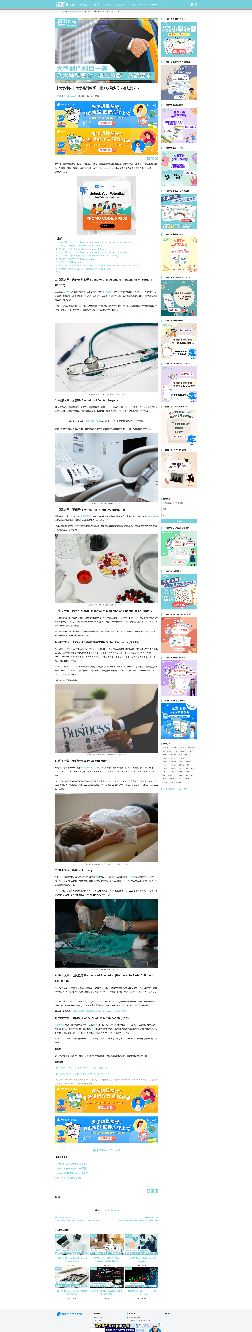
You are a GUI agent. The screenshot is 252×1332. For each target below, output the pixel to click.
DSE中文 (182, 751)
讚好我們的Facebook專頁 (176, 789)
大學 (188, 758)
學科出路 (173, 765)
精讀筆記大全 (172, 775)
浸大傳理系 (60, 1025)
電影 (172, 782)
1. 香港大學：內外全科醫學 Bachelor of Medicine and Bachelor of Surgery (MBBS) (95, 242)
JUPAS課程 (173, 754)
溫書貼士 (188, 772)
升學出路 (63, 11)
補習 (192, 775)
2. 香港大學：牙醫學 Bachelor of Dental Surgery (79, 246)
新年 (173, 772)
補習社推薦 (173, 779)
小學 (188, 765)
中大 (57, 618)
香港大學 (67, 292)
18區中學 (173, 747)
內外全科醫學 (107, 292)
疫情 (164, 775)
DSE (176, 751)
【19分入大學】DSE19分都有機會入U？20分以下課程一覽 (81, 1068)
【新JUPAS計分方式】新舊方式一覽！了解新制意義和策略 (72, 1292)
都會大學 (101, 1001)
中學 (180, 754)
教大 (69, 988)
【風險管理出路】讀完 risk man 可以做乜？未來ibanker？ (141, 1292)
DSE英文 (191, 751)
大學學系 (165, 761)
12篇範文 (165, 747)
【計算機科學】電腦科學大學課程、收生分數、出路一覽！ (107, 1292)
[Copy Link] (149, 159)
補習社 (164, 779)
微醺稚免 (58, 96)
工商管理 (74, 667)
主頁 (56, 11)
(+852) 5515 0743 (134, 1317)
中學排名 (187, 754)
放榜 (192, 768)
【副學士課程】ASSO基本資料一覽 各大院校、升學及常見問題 (72, 1259)
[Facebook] (156, 159)
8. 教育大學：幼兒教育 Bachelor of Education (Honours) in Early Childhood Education (97, 265)
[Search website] (160, 4)
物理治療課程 (87, 768)
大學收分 (173, 761)
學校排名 (188, 761)
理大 (61, 768)
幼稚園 (181, 768)
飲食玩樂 (178, 782)
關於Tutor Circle (98, 1317)
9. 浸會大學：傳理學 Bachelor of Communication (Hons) (83, 269)
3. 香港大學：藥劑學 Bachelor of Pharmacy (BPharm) (81, 249)
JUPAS (105, 1210)
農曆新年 (186, 779)
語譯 (180, 779)
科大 (67, 649)
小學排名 (165, 768)
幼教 (57, 988)
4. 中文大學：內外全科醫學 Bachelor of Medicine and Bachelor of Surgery (91, 252)
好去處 (181, 761)
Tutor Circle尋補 (106, 168)
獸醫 (97, 877)
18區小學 (181, 747)
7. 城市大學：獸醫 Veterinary (70, 262)
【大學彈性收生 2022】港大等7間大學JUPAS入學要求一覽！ (82, 1074)
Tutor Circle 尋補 (92, 421)
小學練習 (173, 768)
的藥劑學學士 (87, 516)
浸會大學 (87, 1001)
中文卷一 (165, 758)
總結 (58, 272)
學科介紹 (115, 1210)
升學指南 (181, 758)
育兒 (187, 775)
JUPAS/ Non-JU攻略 (75, 11)
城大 (133, 877)
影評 (187, 768)
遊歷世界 (165, 782)
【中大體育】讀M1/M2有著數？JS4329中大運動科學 (142, 1259)
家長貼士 (181, 765)
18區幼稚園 (191, 747)
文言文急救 (166, 772)
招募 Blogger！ (98, 1320)
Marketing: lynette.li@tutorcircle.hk (139, 1320)
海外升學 (180, 772)
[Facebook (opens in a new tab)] (192, 4)
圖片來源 (120, 394)
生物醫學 (147, 631)
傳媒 (95, 1025)
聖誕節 (181, 775)
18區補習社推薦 (167, 751)
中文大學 (152, 516)
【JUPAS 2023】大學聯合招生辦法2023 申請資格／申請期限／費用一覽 (106, 1259)
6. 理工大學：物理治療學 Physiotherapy (75, 259)
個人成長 (173, 758)
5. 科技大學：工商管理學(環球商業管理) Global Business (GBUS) (87, 255)
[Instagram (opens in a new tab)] (196, 4)
